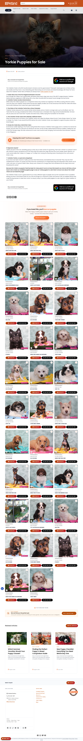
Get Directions (11, 701)
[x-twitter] (21, 728)
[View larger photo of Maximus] (51, 224)
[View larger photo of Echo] (51, 258)
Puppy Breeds (54, 8)
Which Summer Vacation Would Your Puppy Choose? (16, 651)
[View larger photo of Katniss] (76, 397)
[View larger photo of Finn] (51, 362)
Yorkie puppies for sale (46, 91)
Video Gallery (34, 8)
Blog (14, 11)
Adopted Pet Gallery (43, 8)
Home (6, 55)
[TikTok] (13, 728)
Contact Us (39, 698)
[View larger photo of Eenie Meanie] (27, 397)
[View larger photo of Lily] (27, 362)
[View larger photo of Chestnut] (76, 258)
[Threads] (23, 728)
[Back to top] (76, 682)
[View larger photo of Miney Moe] (76, 362)
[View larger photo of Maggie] (76, 293)
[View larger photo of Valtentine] (27, 224)
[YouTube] (15, 728)
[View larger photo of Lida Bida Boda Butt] (76, 328)
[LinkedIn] (25, 728)
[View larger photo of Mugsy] (27, 431)
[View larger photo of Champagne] (76, 224)
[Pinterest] (18, 728)
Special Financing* (40, 693)
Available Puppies (40, 691)
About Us (38, 695)
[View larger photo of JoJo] (51, 397)
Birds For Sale (26, 8)
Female (9, 249)
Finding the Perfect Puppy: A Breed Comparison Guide (39, 651)
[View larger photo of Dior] (27, 293)
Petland (37, 646)
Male (33, 249)
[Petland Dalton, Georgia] (11, 3)
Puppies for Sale (16, 8)
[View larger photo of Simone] (27, 328)
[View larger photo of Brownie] (51, 328)
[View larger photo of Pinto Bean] (51, 431)
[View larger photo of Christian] (51, 293)
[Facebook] (8, 728)
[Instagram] (10, 728)
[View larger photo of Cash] (27, 258)
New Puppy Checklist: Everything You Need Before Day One (65, 651)
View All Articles (72, 625)
